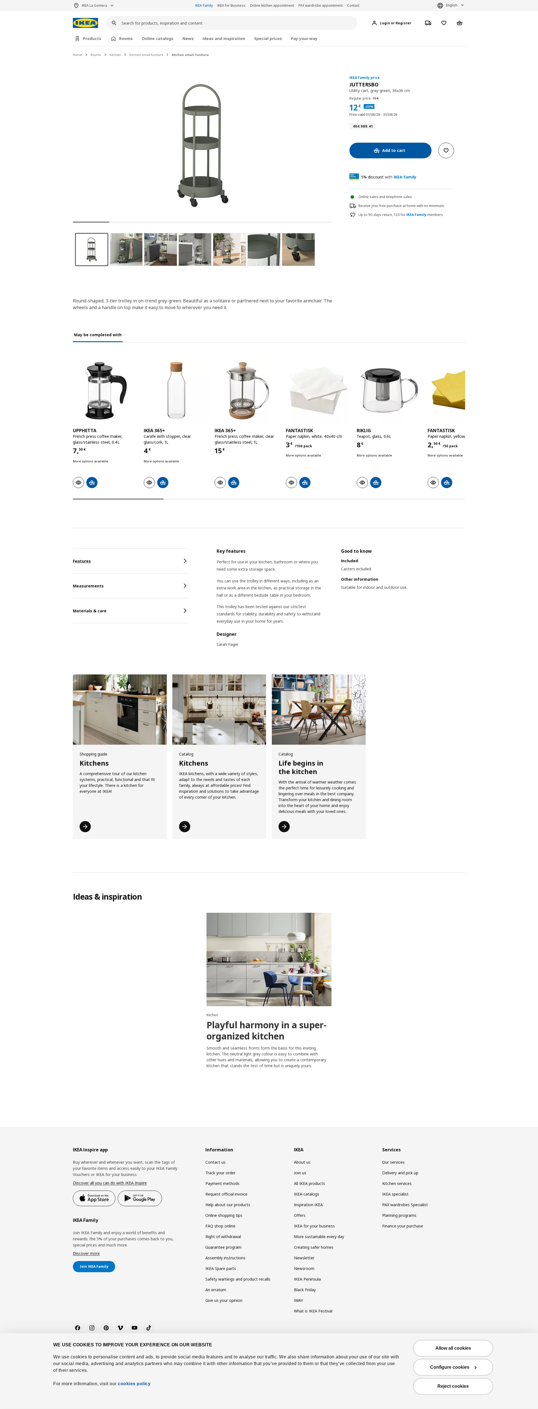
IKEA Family (204, 5)
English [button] (451, 5)
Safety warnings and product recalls (237, 1279)
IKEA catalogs (306, 1194)
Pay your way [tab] (304, 38)
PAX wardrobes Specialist (405, 1204)
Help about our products (227, 1204)
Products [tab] (92, 38)
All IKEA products (309, 1183)
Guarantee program (223, 1247)
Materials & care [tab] (89, 610)
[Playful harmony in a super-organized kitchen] (269, 959)
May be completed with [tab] (98, 334)
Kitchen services (397, 1183)
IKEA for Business (231, 5)
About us (302, 1162)
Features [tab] (82, 561)
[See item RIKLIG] (389, 390)
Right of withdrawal (223, 1236)
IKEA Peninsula (307, 1279)
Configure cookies (449, 1367)
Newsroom (304, 1268)
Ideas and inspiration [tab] (224, 38)
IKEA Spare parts (220, 1268)
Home (77, 55)
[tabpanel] (341, 601)
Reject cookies (453, 1386)
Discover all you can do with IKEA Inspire (110, 1182)
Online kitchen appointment (272, 5)
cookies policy (134, 1383)
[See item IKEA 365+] (176, 390)
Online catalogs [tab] (157, 38)
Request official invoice (226, 1194)
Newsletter (304, 1257)
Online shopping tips (223, 1215)
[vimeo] (120, 1328)
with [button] (388, 177)
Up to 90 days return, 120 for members (400, 215)
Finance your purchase (402, 1226)
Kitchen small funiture (146, 55)
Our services (393, 1162)
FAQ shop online (220, 1226)
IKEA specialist (395, 1194)
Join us (300, 1172)
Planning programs (399, 1215)
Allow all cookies (453, 1348)
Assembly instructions (225, 1257)
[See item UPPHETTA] (105, 390)
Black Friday (305, 1289)
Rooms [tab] (126, 38)
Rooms (96, 55)
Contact (353, 5)
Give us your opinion (223, 1300)
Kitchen (115, 55)
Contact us (215, 1162)
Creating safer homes (313, 1247)
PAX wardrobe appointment (320, 5)
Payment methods (222, 1183)
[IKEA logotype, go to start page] (85, 23)
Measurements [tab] (88, 586)
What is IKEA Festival (313, 1311)
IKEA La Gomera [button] (94, 5)
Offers (299, 1215)
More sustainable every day (319, 1236)
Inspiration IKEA (308, 1204)
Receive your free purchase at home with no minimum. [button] (401, 205)
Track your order (220, 1172)
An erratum (215, 1289)
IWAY (298, 1300)
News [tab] (188, 38)
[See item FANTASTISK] (318, 390)
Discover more (86, 1253)
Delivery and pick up (400, 1172)
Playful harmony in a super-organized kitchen (266, 1030)
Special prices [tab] (268, 38)
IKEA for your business (314, 1226)
